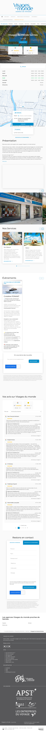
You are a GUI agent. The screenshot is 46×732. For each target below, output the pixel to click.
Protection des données (13, 728)
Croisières (34, 16)
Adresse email (14, 558)
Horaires (11, 23)
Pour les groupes (7, 19)
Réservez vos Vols (19, 19)
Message (13, 573)
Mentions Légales (10, 658)
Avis (38, 23)
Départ (15, 115)
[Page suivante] (30, 528)
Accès (15, 23)
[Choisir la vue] (43, 98)
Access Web (13, 722)
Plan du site (29, 728)
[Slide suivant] (43, 191)
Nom (12, 553)
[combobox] (26, 411)
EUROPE (8, 668)
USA (7, 670)
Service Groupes (9, 654)
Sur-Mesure (7, 247)
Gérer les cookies (22, 728)
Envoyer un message (15, 542)
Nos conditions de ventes (12, 659)
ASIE (7, 669)
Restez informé (33, 361)
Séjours (6, 16)
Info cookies (4, 728)
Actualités (33, 23)
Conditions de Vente (28, 722)
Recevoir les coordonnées (31, 542)
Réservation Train (10, 662)
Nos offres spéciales (10, 656)
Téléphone (13, 563)
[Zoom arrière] (43, 95)
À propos (21, 23)
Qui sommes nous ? (10, 652)
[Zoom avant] (43, 92)
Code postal (13, 568)
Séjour (27, 248)
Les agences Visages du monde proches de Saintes (21, 618)
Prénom (13, 548)
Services (27, 23)
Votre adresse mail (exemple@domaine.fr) (15, 359)
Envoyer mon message (29, 587)
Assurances (8, 660)
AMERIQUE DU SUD (10, 672)
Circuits (13, 16)
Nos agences (9, 655)
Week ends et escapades (23, 16)
